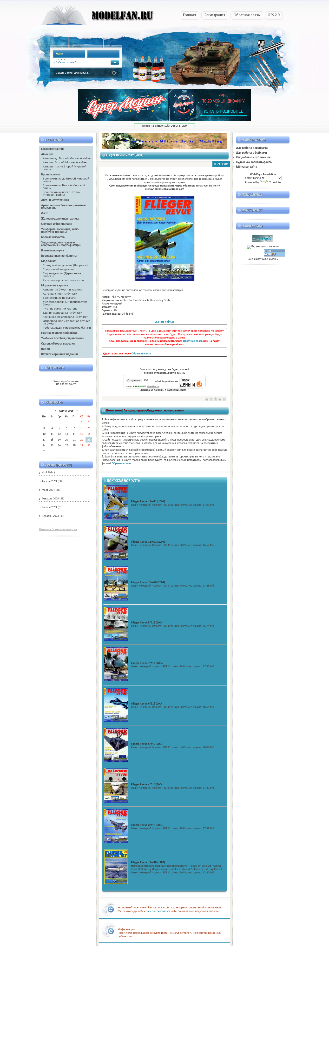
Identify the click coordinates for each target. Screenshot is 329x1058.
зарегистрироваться (158, 911)
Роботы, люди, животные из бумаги (67, 327)
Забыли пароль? (66, 62)
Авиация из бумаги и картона (62, 289)
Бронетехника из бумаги (59, 297)
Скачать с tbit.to (164, 321)
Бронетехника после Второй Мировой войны (61, 193)
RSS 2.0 (274, 15)
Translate (275, 182)
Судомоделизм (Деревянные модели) (62, 275)
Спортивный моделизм (58, 269)
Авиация (222, 164)
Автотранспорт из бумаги (60, 293)
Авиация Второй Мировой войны (65, 162)
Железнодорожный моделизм (63, 280)
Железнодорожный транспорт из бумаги (65, 303)
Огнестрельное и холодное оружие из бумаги (66, 322)
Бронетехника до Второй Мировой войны (66, 180)
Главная (189, 15)
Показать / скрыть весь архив (58, 529)
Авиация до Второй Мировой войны (67, 158)
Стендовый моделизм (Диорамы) (65, 265)
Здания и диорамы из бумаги (62, 312)
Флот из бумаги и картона (60, 308)
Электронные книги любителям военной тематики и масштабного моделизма (88, 17)
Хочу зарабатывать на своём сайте (66, 383)
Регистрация (214, 15)
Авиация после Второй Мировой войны (64, 168)
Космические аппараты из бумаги (65, 316)
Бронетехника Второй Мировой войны (64, 187)
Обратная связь (247, 15)
